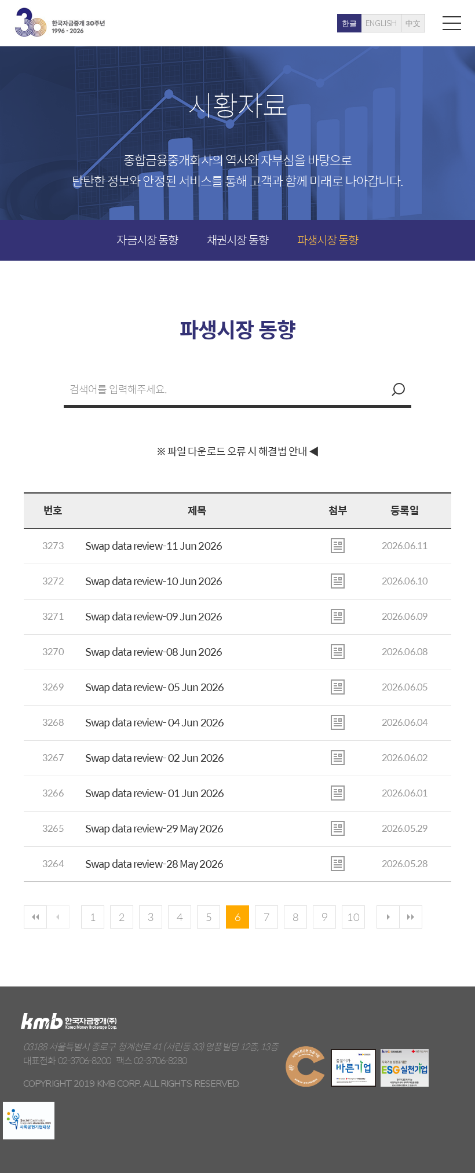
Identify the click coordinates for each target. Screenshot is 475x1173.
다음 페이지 (388, 917)
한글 (349, 24)
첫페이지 (35, 917)
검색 (396, 389)
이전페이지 (58, 917)
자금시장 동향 (147, 240)
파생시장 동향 (328, 240)
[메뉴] (452, 23)
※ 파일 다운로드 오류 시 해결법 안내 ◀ (237, 451)
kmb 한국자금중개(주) (60, 22)
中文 (413, 24)
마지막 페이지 (410, 917)
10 (353, 916)
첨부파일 (337, 545)
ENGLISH (381, 24)
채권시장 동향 (237, 240)
